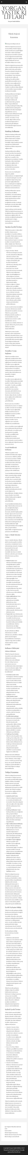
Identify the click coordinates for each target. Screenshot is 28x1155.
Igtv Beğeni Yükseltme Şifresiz (13, 1126)
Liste (6, 1128)
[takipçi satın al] (12, 43)
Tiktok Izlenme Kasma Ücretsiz (13, 1134)
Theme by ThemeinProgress (11, 1150)
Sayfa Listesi (8, 1130)
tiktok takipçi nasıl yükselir (12, 1136)
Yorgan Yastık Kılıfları (14, 13)
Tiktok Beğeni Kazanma (11, 1132)
